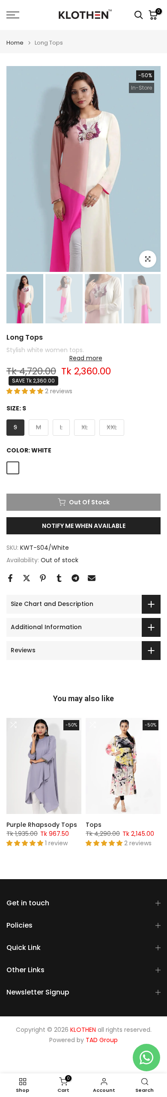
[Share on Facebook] (10, 578)
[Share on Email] (91, 578)
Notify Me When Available (83, 525)
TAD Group (102, 1040)
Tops (93, 824)
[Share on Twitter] (26, 578)
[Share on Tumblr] (59, 578)
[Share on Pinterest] (43, 578)
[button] (25, 391)
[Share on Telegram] (75, 578)
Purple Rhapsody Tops (41, 824)
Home (15, 42)
